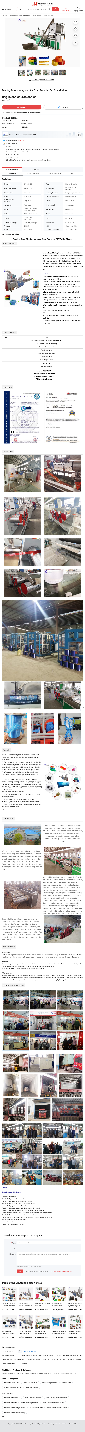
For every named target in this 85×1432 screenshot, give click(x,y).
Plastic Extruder (48, 15)
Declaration (64, 1424)
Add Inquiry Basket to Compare (43, 79)
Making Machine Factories (33, 1398)
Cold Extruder (66, 1383)
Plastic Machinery (37, 15)
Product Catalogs (31, 1351)
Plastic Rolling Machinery (50, 1383)
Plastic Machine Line (10, 1403)
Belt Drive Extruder (32, 1388)
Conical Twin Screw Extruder (13, 1388)
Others (24, 1363)
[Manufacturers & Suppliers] (42, 4)
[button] (76, 173)
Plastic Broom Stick (8, 1363)
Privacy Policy (73, 1424)
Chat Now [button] (64, 107)
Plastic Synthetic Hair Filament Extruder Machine (12, 1359)
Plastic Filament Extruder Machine (32, 1356)
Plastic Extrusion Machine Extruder (53, 1403)
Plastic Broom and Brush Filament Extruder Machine (52, 1356)
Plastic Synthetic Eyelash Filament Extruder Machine (52, 1359)
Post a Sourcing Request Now (62, 1271)
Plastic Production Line (11, 1383)
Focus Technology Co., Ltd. (29, 1424)
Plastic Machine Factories (12, 1398)
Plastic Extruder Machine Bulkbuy (14, 1413)
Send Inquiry (22, 107)
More (4, 1416)
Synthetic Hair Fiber (8, 1356)
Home (3, 15)
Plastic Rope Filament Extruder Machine (73, 1356)
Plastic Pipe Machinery (30, 1383)
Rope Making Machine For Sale (57, 1408)
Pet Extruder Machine (36, 1408)
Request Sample (35, 112)
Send (19, 1271)
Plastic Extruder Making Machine (14, 1408)
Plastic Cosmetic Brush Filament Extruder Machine (32, 1359)
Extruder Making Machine (29, 1403)
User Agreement (54, 1424)
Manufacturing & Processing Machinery (19, 15)
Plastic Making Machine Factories (56, 1398)
